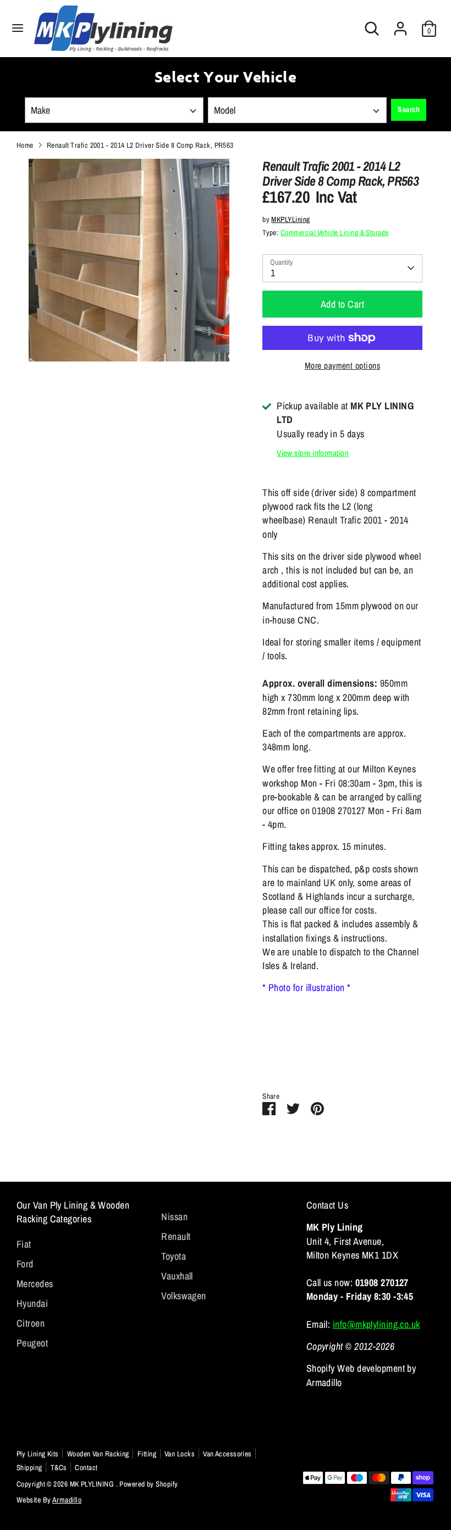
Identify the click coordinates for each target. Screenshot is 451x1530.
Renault (175, 1236)
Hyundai (32, 1303)
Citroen (30, 1323)
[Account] (400, 24)
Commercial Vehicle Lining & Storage (334, 232)
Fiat (23, 1244)
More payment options (342, 365)
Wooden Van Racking (98, 1454)
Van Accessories (227, 1454)
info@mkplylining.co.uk (376, 1324)
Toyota (173, 1256)
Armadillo (66, 1500)
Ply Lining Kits (37, 1454)
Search (409, 109)
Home (25, 145)
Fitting (147, 1454)
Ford (25, 1264)
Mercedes (34, 1283)
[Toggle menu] (18, 28)
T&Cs (59, 1467)
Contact (86, 1467)
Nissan (174, 1216)
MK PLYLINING (93, 1484)
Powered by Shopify (148, 1484)
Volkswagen (183, 1296)
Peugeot (32, 1343)
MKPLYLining (290, 219)
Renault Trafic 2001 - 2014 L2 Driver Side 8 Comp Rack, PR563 (140, 145)
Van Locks (179, 1454)
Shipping (29, 1467)
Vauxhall (177, 1276)
